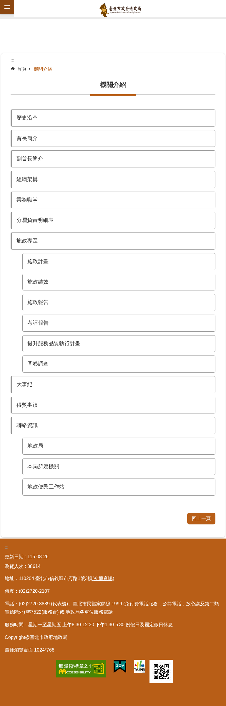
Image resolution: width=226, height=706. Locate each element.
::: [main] (12, 60)
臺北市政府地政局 (120, 10)
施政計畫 (38, 261)
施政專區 (27, 241)
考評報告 (38, 323)
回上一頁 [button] (201, 518)
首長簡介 (27, 138)
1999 (117, 603)
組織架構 (27, 179)
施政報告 (38, 302)
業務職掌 (27, 200)
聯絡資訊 (27, 425)
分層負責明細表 (35, 220)
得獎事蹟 (27, 405)
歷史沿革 (27, 118)
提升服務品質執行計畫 (53, 343)
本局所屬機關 (43, 466)
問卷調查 (38, 364)
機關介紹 (43, 69)
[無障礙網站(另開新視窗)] (81, 670)
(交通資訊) (103, 578)
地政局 (35, 446)
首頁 (21, 69)
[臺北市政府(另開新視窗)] (139, 667)
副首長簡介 (29, 159)
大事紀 (24, 384)
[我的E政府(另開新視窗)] (120, 668)
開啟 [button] (7, 7)
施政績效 (38, 282)
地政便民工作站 (45, 487)
